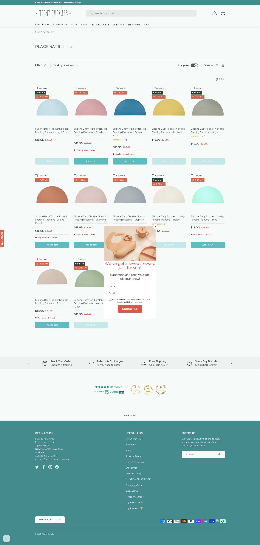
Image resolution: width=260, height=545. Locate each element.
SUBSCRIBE (130, 309)
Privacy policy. (138, 302)
